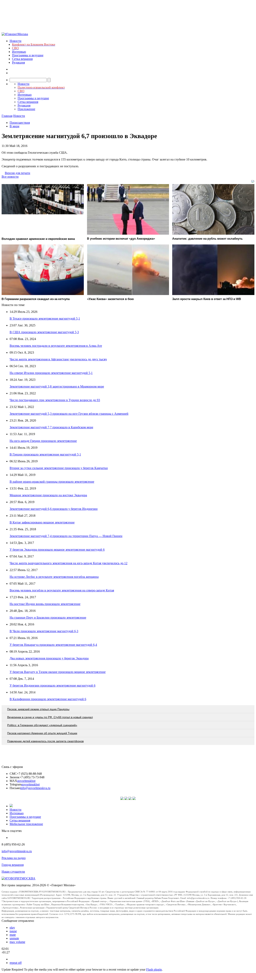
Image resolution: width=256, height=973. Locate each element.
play (12, 927)
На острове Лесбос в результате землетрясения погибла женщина (54, 576)
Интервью (19, 51)
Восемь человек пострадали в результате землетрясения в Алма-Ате (56, 345)
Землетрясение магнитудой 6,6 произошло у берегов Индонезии (54, 508)
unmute (14, 938)
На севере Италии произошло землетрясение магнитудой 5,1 (51, 373)
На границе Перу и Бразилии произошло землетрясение (48, 617)
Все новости (10, 176)
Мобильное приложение (26, 824)
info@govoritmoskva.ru (35, 788)
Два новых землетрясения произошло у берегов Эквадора (49, 658)
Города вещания (13, 864)
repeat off (16, 962)
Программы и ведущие (27, 55)
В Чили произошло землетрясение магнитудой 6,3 (44, 631)
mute (13, 934)
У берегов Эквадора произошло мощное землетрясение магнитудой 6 (57, 549)
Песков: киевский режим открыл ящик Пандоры (38, 709)
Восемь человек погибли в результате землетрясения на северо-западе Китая (62, 590)
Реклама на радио (14, 858)
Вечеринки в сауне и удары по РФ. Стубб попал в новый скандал (50, 717)
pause (13, 931)
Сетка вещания (22, 59)
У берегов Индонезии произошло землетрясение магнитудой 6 (52, 685)
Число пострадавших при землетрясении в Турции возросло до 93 (55, 400)
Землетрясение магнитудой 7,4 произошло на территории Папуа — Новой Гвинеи (66, 536)
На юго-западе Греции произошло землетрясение (43, 441)
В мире (14, 126)
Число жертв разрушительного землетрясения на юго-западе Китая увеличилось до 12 (68, 563)
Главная (7, 116)
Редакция (18, 62)
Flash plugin (154, 969)
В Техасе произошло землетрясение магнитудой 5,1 (45, 318)
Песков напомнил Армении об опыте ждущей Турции (42, 733)
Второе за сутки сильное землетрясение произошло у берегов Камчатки (59, 468)
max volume (17, 942)
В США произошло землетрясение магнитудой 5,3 (44, 332)
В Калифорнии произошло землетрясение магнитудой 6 (48, 699)
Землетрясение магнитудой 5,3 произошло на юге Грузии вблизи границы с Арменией (69, 413)
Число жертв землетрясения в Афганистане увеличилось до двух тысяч (58, 359)
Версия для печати (17, 173)
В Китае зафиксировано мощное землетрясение (42, 522)
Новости (15, 41)
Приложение (26, 109)
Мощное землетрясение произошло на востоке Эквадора (48, 495)
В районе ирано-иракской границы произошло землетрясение (52, 481)
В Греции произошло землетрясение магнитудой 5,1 (45, 454)
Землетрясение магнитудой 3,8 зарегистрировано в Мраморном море (57, 386)
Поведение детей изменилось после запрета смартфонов (45, 741)
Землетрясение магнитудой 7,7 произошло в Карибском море (51, 427)
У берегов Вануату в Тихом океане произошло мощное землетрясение (58, 672)
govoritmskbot (26, 781)
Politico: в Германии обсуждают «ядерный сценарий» (42, 725)
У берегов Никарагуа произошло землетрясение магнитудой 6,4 (53, 644)
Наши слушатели (13, 871)
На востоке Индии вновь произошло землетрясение (45, 604)
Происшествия (20, 122)
